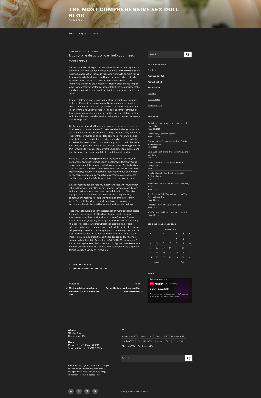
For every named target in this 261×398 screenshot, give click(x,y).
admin (94, 51)
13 (163, 248)
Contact (94, 33)
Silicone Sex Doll (155, 105)
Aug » (183, 262)
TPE (81, 265)
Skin (75, 265)
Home (71, 33)
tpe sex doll (118, 237)
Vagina (88, 265)
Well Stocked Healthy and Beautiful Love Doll (167, 212)
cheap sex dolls (98, 158)
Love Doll (152, 93)
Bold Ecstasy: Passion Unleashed (162, 134)
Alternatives (130, 336)
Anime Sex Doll (155, 82)
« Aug (156, 262)
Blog (81, 33)
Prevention (101, 268)
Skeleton (128, 346)
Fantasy (161, 336)
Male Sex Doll (154, 99)
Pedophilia (145, 341)
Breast (146, 336)
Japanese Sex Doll (156, 76)
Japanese (78, 268)
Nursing (88, 268)
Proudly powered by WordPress (134, 391)
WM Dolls (126, 70)
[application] (170, 290)
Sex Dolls (152, 70)
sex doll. (96, 375)
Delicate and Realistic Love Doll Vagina (164, 205)
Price (178, 341)
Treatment (145, 346)
